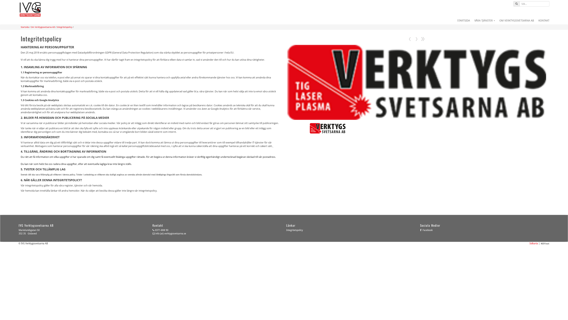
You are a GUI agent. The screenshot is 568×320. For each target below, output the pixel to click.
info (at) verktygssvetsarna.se (170, 233)
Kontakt (543, 20)
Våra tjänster (483, 20)
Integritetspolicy (64, 27)
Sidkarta (533, 243)
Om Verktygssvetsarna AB (516, 20)
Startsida (463, 20)
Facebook (427, 230)
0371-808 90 (161, 230)
